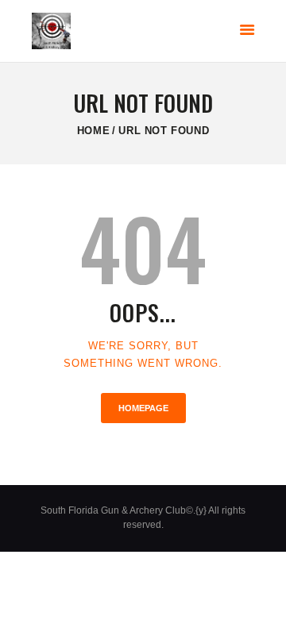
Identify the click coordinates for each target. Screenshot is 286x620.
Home (93, 131)
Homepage (143, 408)
